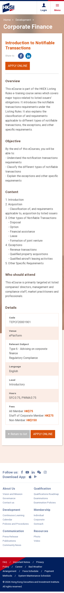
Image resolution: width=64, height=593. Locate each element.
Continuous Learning (13, 515)
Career (18, 566)
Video (37, 541)
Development (23, 19)
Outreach (38, 524)
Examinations (41, 498)
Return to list (18, 434)
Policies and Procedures (16, 524)
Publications (9, 541)
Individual (39, 515)
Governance (9, 498)
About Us (9, 488)
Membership (42, 510)
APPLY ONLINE (17, 65)
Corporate (39, 519)
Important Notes (21, 562)
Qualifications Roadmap (46, 494)
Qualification (42, 488)
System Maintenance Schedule (34, 575)
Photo (37, 536)
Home (7, 19)
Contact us (8, 502)
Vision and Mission (12, 494)
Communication (13, 531)
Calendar (7, 519)
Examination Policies (45, 502)
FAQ (5, 562)
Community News (12, 545)
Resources (41, 531)
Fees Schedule (30, 571)
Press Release (10, 536)
